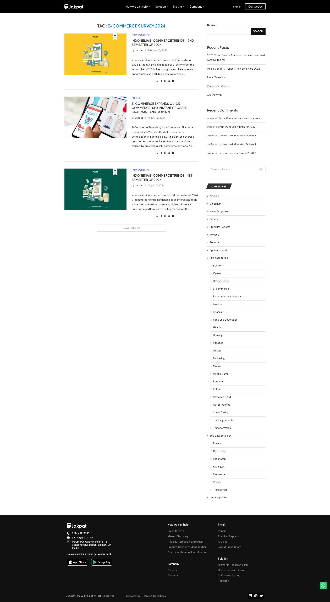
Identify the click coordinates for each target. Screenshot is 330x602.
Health (217, 327)
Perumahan (219, 474)
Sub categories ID (220, 435)
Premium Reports (220, 227)
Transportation (222, 428)
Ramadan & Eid (222, 397)
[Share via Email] (173, 80)
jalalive (210, 118)
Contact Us (255, 6)
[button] (323, 585)
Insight (177, 6)
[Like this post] (157, 80)
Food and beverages (225, 319)
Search (211, 25)
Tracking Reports (223, 420)
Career (217, 273)
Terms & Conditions (155, 595)
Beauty (217, 265)
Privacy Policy (132, 595)
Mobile (217, 366)
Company (195, 6)
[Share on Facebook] (161, 80)
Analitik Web (214, 95)
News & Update (219, 211)
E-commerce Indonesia (227, 296)
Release (214, 234)
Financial (218, 312)
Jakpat (139, 50)
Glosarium (215, 203)
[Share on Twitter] (165, 80)
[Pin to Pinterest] (169, 80)
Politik (216, 389)
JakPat (211, 135)
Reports (214, 242)
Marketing (219, 358)
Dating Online (221, 281)
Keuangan (218, 466)
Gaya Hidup (220, 451)
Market (217, 350)
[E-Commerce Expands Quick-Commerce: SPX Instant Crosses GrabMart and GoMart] (95, 117)
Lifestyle (218, 343)
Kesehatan (219, 459)
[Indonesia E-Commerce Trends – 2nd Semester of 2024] (95, 54)
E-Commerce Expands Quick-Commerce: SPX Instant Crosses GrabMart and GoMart (159, 108)
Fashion (217, 304)
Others (214, 219)
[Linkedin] (250, 596)
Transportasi (220, 490)
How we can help (137, 6)
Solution (160, 6)
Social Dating (221, 412)
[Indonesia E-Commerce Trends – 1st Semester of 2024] (95, 189)
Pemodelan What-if (218, 86)
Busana (217, 443)
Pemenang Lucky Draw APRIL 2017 (238, 126)
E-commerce (221, 289)
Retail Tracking (221, 404)
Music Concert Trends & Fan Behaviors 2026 (233, 68)
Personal (218, 381)
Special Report (218, 250)
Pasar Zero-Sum (216, 77)
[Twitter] (261, 596)
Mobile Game (221, 374)
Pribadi (217, 482)
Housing (218, 335)
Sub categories (219, 258)
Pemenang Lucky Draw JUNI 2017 (237, 153)
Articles (214, 196)
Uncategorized (218, 497)
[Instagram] (256, 596)
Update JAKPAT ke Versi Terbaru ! (237, 135)
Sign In (237, 6)
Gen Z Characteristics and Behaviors (239, 118)
